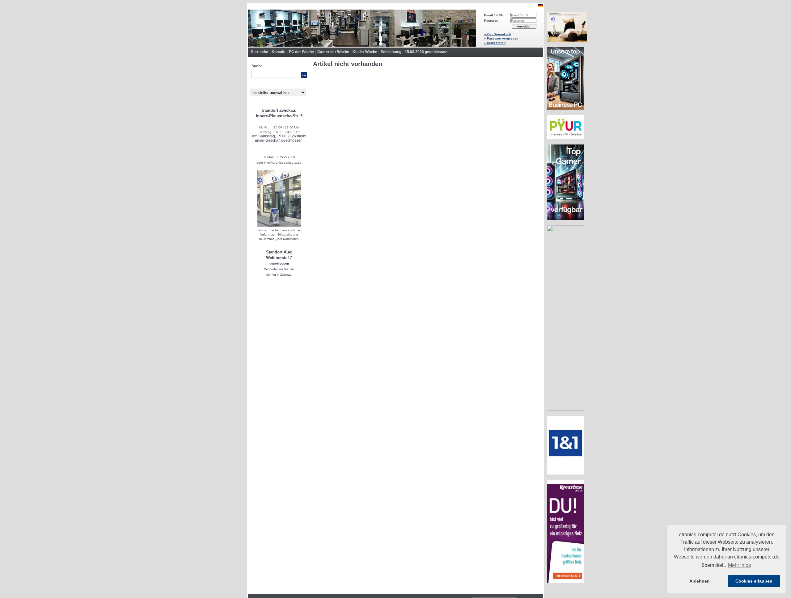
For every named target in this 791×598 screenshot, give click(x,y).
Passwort (491, 20)
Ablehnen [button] (699, 581)
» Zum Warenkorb (497, 34)
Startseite (259, 52)
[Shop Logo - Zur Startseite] (362, 28)
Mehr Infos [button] (739, 565)
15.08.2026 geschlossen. (426, 52)
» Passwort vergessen (501, 38)
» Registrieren (494, 42)
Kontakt (279, 52)
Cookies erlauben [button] (753, 581)
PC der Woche (301, 52)
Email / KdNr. (494, 15)
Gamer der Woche (333, 52)
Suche (257, 66)
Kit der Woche (365, 52)
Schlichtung (391, 52)
